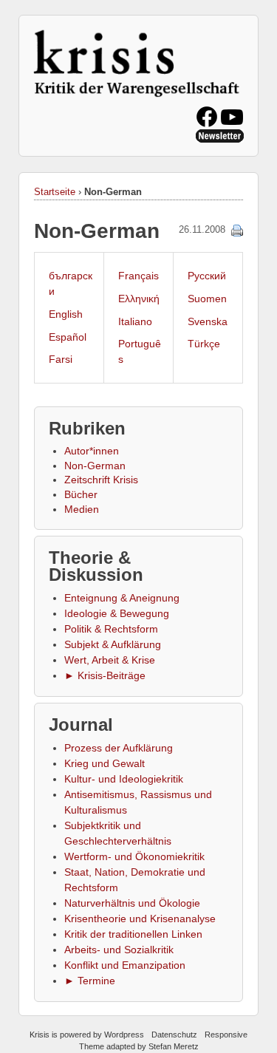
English (66, 314)
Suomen (207, 298)
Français (138, 276)
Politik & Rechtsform (111, 629)
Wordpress (124, 1034)
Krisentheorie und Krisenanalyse (140, 918)
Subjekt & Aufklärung (112, 644)
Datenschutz (174, 1034)
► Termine (89, 980)
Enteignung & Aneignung (121, 598)
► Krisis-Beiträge (105, 675)
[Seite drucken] (237, 230)
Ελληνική (139, 298)
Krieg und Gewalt (104, 763)
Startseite (54, 191)
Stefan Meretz (173, 1046)
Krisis (39, 1034)
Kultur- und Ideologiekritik (123, 779)
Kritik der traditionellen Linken (133, 934)
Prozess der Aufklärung (118, 748)
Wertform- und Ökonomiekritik (134, 856)
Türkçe (204, 344)
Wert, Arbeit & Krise (109, 660)
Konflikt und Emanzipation (124, 965)
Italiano (135, 321)
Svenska (208, 321)
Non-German (95, 465)
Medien (81, 509)
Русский (207, 276)
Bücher (81, 494)
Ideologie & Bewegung (116, 613)
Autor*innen (91, 451)
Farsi (60, 359)
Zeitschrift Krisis (101, 479)
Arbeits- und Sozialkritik (119, 949)
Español (67, 337)
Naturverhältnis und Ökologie (132, 903)
